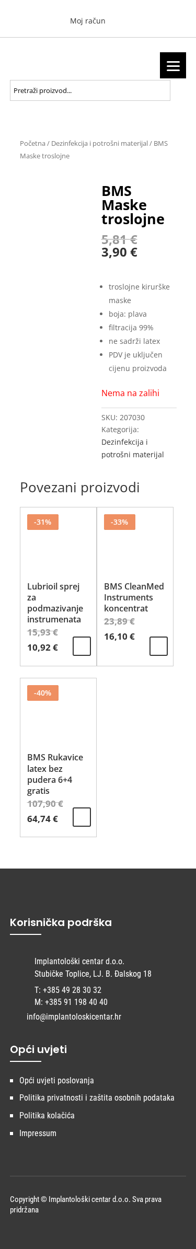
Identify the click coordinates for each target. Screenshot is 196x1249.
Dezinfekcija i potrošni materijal (99, 143)
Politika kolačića (47, 1115)
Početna (32, 143)
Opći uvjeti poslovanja (56, 1080)
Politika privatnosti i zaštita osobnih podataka (97, 1098)
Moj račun (87, 21)
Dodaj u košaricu (82, 646)
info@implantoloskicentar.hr (74, 1017)
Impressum (37, 1133)
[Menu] (173, 65)
